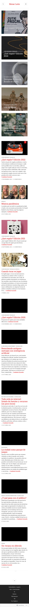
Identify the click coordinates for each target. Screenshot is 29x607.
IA (4, 77)
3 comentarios (17, 247)
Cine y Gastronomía (14, 589)
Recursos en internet (9, 346)
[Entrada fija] (14, 148)
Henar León (14, 4)
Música (3, 201)
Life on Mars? (10, 107)
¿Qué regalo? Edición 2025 (13, 29)
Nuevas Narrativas (11, 495)
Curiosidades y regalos (10, 25)
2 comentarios (17, 179)
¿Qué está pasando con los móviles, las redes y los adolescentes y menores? (14, 129)
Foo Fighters (14, 601)
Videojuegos (14, 596)
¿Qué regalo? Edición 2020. (13, 317)
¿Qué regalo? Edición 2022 (13, 159)
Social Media (15, 122)
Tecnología (8, 77)
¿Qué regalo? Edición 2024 (13, 54)
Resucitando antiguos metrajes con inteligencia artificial (13, 350)
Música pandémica (10, 203)
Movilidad (7, 105)
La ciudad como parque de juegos (13, 450)
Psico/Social (7, 122)
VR (14, 598)
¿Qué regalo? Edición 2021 (13, 238)
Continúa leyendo (6, 177)
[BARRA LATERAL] (14, 580)
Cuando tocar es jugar (11, 271)
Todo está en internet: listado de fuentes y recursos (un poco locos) (14, 401)
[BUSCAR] (3, 4)
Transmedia (15, 77)
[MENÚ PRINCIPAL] (26, 4)
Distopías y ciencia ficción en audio (12, 80)
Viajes (3, 543)
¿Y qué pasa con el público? (13, 498)
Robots (14, 594)
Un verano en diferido (11, 546)
